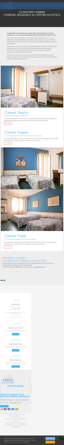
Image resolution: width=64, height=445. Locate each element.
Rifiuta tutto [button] (50, 442)
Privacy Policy (19, 317)
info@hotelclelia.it (17, 309)
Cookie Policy (12, 317)
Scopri (15, 334)
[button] (62, 7)
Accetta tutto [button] (50, 438)
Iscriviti (15, 366)
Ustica (26, 38)
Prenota (4, 406)
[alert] (32, 440)
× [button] (62, 436)
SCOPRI (8, 123)
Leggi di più (26, 442)
